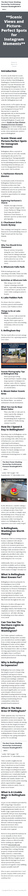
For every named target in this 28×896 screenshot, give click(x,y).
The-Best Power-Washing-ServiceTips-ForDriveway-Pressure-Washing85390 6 (11, 4)
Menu (3, 9)
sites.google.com (14, 845)
